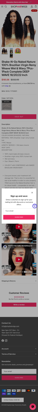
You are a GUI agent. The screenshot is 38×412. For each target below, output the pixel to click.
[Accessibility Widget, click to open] (34, 206)
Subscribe (19, 217)
